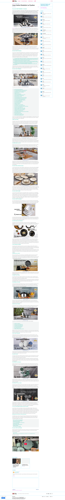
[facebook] (47, 493)
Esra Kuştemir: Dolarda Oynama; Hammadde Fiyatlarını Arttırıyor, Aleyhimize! (16, 465)
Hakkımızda (44, 496)
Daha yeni (14, 489)
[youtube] (48, 493)
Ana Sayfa (13, 3)
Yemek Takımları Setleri (43, 7)
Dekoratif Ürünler (14, 490)
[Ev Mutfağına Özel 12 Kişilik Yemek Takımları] (25, 461)
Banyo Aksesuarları (19, 490)
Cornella (13, 497)
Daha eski (37, 489)
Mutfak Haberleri (17, 3)
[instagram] (52, 493)
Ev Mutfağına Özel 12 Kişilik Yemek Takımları (25, 465)
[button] (50, 1)
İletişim (48, 496)
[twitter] (50, 493)
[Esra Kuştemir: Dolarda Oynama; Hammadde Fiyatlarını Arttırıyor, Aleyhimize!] (16, 461)
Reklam (52, 496)
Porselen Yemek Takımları (25, 493)
